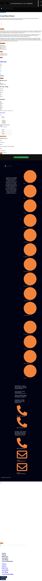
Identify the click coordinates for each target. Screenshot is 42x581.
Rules (1, 51)
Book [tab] (3, 116)
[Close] (1, 153)
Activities (5, 558)
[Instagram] (4, 3)
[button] (21, 10)
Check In (3, 120)
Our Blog (5, 560)
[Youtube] (7, 3)
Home (4, 553)
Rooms (3, 129)
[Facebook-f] (6, 198)
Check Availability (3, 12)
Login (41, 1)
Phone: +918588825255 (27, 3)
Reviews (1, 78)
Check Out (4, 122)
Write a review (2, 112)
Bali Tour (5, 556)
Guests (1, 125)
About (4, 555)
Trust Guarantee (7, 561)
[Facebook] (2, 3)
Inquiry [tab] (3, 117)
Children (3, 133)
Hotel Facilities (2, 43)
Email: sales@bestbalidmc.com (17, 3)
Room (1, 57)
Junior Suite (3, 61)
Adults (3, 131)
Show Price (2, 75)
